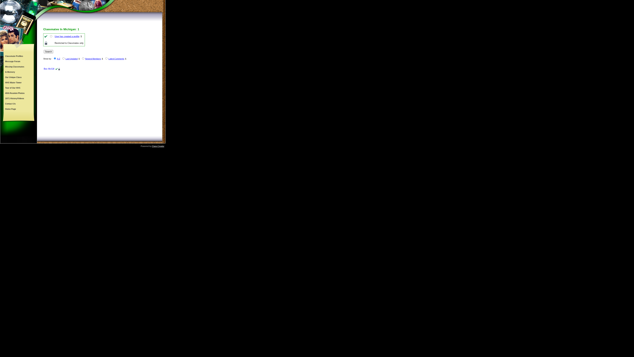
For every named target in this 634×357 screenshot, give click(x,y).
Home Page (10, 109)
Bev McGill (49, 69)
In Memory (10, 72)
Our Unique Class (13, 77)
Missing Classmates (14, 67)
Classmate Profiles (14, 56)
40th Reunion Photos (15, 93)
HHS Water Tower (13, 82)
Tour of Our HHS (12, 88)
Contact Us (10, 104)
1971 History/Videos (14, 98)
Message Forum (12, 61)
